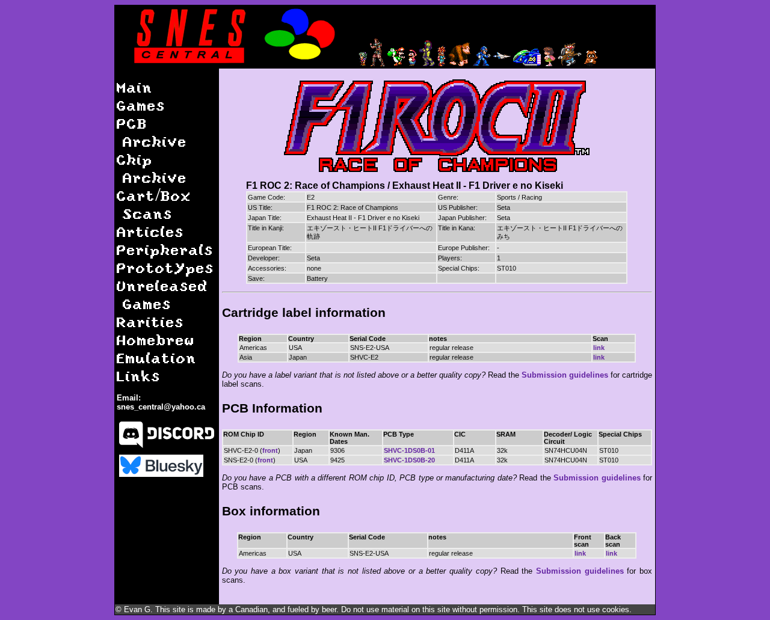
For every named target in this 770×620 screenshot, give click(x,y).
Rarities (150, 321)
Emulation (157, 357)
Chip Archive (152, 168)
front (270, 450)
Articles (150, 231)
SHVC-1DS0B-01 (409, 450)
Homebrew (156, 339)
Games (141, 105)
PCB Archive (152, 132)
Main (135, 87)
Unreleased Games (162, 294)
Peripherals (165, 249)
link (599, 347)
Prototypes (165, 267)
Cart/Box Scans (154, 204)
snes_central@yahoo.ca (161, 406)
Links (139, 375)
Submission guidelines (565, 374)
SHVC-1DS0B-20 (409, 460)
